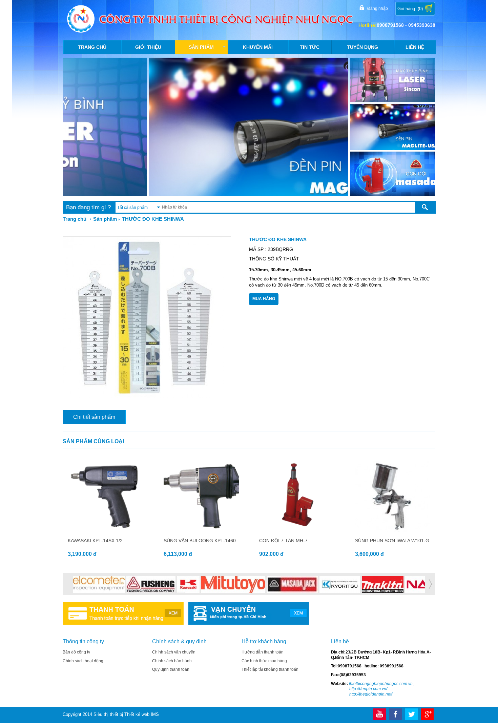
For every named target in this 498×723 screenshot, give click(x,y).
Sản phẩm (208, 48)
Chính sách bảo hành (172, 661)
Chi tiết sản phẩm (94, 417)
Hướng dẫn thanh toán (263, 652)
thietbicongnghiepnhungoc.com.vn (380, 683)
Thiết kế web (136, 714)
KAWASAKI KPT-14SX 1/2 (95, 540)
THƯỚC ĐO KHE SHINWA (153, 219)
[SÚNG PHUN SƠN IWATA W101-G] (393, 530)
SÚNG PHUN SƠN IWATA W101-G (392, 540)
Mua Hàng (263, 298)
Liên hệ (415, 47)
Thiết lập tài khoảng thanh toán (270, 669)
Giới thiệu (148, 47)
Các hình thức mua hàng (264, 661)
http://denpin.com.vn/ (368, 688)
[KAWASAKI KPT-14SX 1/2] (105, 530)
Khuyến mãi (258, 47)
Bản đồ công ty (76, 652)
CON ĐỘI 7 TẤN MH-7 (283, 540)
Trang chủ (92, 47)
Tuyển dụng (362, 47)
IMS (155, 714)
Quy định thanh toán (170, 669)
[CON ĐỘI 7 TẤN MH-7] (297, 530)
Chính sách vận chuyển (173, 652)
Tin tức (309, 47)
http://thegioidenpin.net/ (370, 694)
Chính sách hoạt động (83, 661)
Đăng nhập (377, 8)
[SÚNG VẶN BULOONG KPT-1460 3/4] (201, 530)
